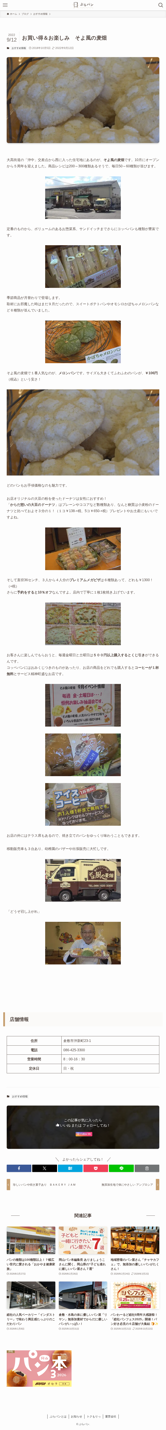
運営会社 (110, 1416)
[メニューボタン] (5, 5)
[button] (19, 1168)
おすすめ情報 (19, 48)
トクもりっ (94, 1416)
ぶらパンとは (58, 1416)
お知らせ (76, 1416)
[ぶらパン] (83, 5)
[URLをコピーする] (147, 1168)
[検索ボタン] (161, 5)
